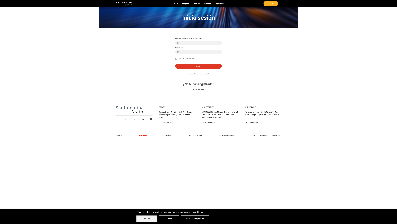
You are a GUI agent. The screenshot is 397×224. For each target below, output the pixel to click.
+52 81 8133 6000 (208, 123)
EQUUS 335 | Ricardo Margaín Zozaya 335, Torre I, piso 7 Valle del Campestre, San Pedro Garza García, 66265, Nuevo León (220, 115)
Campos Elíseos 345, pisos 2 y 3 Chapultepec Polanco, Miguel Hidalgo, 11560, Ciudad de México (175, 115)
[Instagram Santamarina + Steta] (134, 119)
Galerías (196, 4)
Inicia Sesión (143, 135)
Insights (185, 4)
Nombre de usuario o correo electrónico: (189, 38)
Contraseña (179, 48)
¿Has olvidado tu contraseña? (198, 74)
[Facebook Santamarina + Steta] (117, 119)
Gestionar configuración (195, 219)
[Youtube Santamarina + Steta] (151, 119)
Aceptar (147, 219)
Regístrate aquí (198, 90)
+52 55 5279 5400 (165, 123)
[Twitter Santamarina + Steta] (125, 119)
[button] (271, 3)
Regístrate (219, 4)
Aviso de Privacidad (195, 135)
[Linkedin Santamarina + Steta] (143, 119)
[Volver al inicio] (124, 3)
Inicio (175, 4)
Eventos (207, 4)
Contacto (119, 135)
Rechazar (169, 219)
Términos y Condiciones (227, 135)
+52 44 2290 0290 (251, 123)
